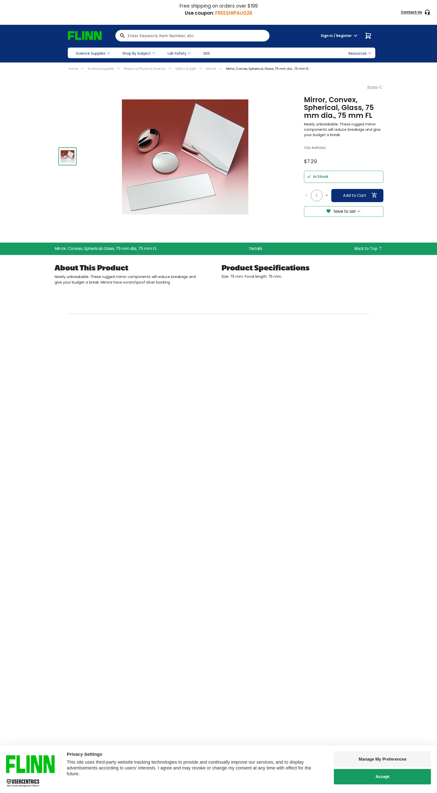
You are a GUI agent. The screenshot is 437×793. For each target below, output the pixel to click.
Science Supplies (90, 53)
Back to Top (366, 248)
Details (255, 248)
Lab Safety (177, 53)
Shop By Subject (136, 53)
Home (73, 69)
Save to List (345, 211)
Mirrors (211, 69)
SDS (206, 53)
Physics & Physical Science (144, 69)
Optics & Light (185, 69)
